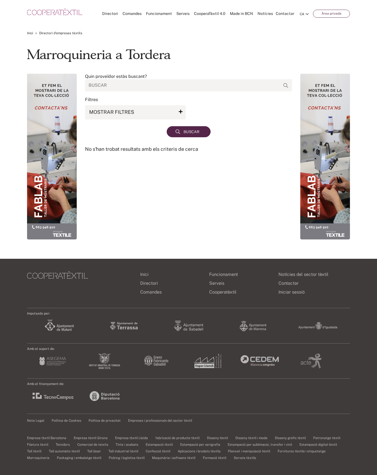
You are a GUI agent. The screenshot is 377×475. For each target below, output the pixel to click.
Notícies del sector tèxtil (303, 274)
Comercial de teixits (92, 445)
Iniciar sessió (291, 292)
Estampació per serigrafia (200, 445)
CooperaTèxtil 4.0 (209, 13)
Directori (110, 13)
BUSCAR (191, 132)
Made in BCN (241, 13)
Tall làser (94, 451)
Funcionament (159, 13)
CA (302, 14)
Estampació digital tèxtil (318, 445)
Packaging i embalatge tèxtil (79, 458)
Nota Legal (35, 421)
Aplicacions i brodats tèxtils (199, 451)
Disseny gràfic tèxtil (290, 438)
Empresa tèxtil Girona (91, 438)
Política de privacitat (105, 421)
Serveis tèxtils (245, 458)
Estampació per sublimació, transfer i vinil (260, 445)
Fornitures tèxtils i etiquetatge (302, 451)
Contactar (285, 13)
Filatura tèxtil (37, 445)
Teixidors (63, 445)
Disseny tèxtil (217, 438)
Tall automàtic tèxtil (64, 451)
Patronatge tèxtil (326, 438)
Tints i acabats (127, 445)
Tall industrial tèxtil (123, 451)
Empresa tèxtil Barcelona (46, 438)
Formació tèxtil (214, 458)
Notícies (265, 13)
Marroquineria (38, 458)
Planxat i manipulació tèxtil (249, 451)
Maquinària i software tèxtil (173, 458)
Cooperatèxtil (223, 292)
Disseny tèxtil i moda (251, 438)
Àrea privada (331, 13)
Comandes (132, 13)
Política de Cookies (66, 421)
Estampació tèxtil (159, 445)
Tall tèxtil (34, 451)
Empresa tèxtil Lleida (131, 438)
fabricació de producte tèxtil (177, 438)
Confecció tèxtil (158, 451)
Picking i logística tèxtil (127, 458)
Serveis (183, 13)
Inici (30, 33)
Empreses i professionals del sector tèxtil (160, 421)
